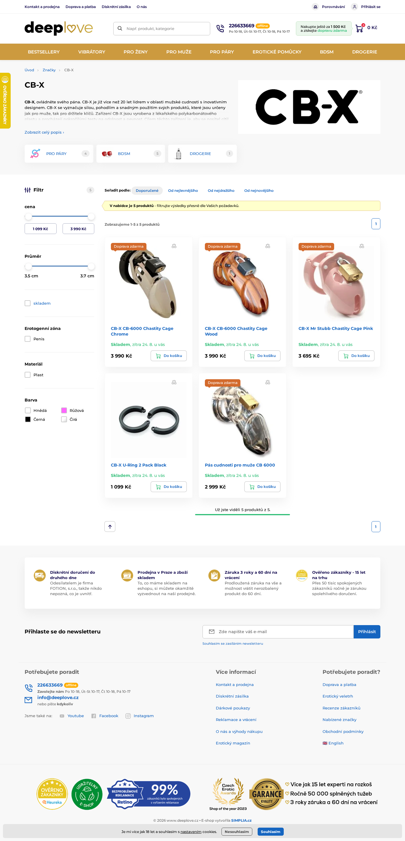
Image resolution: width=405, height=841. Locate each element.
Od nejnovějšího (259, 190)
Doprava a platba (81, 6)
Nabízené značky (339, 719)
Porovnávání (333, 6)
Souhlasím (270, 831)
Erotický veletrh (338, 696)
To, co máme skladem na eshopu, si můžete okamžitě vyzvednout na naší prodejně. (167, 588)
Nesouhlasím (237, 831)
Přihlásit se (370, 6)
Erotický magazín (233, 743)
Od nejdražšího (221, 190)
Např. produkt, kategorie (150, 28)
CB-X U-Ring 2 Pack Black (138, 465)
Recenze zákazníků (342, 708)
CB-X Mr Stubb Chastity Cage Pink (336, 328)
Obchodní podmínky (343, 731)
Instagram (144, 715)
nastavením (191, 831)
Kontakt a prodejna (42, 6)
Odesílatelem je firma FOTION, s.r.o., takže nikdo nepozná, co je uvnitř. (76, 588)
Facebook (108, 715)
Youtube (76, 715)
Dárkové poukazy (233, 708)
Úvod (29, 70)
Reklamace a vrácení (236, 719)
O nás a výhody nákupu (239, 731)
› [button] (44, 132)
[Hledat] (120, 28)
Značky (49, 70)
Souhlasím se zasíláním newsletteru (233, 643)
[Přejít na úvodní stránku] (59, 28)
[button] (174, 246)
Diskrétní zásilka (116, 6)
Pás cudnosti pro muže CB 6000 (240, 465)
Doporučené (147, 190)
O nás (142, 6)
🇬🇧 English (333, 743)
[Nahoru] (110, 526)
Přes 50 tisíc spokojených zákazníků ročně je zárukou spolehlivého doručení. (339, 588)
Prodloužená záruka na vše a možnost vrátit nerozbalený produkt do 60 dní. (253, 588)
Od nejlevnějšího (183, 190)
